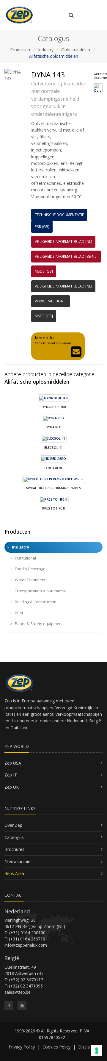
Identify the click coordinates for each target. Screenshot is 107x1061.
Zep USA (12, 763)
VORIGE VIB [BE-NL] (51, 301)
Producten (20, 49)
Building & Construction (35, 601)
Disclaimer (88, 1047)
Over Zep (13, 825)
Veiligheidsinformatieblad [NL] (63, 241)
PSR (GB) (42, 226)
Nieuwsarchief (18, 861)
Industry (46, 49)
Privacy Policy (22, 1047)
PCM (18, 612)
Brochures (14, 849)
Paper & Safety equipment (38, 623)
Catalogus (14, 837)
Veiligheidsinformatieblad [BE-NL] (66, 256)
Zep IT (10, 775)
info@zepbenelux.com (25, 945)
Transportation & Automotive (40, 590)
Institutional (25, 558)
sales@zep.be (17, 992)
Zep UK (11, 787)
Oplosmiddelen (75, 49)
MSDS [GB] (44, 271)
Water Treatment (29, 579)
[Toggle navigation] (94, 15)
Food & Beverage (29, 568)
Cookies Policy (56, 1047)
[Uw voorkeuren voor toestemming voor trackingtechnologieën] (96, 1050)
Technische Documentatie (59, 214)
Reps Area (14, 873)
